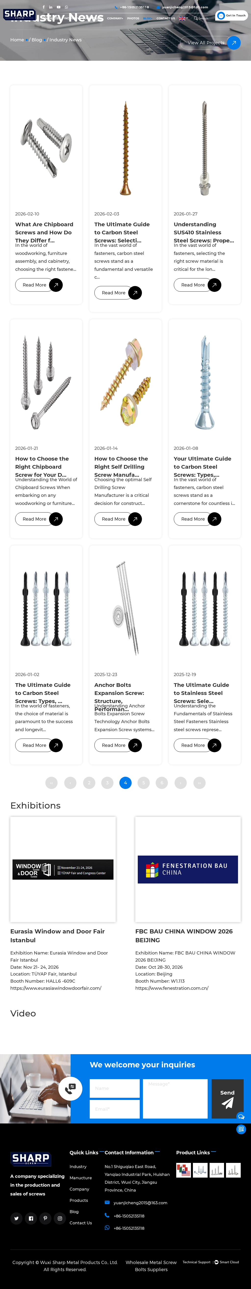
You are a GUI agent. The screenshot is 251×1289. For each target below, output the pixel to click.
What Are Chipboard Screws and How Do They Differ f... (44, 232)
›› (199, 783)
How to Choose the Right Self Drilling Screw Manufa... (121, 466)
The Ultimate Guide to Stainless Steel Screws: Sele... (201, 693)
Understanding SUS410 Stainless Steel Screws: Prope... (204, 232)
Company (114, 18)
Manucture (92, 18)
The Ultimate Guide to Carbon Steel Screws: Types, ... (43, 693)
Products (51, 18)
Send (227, 1092)
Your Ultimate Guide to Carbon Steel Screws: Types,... (202, 466)
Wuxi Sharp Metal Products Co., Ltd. (79, 1262)
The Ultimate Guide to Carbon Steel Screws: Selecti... (122, 232)
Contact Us (166, 18)
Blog (147, 18)
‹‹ (51, 783)
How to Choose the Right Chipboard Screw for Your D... (42, 466)
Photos (133, 18)
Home (17, 40)
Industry (71, 18)
